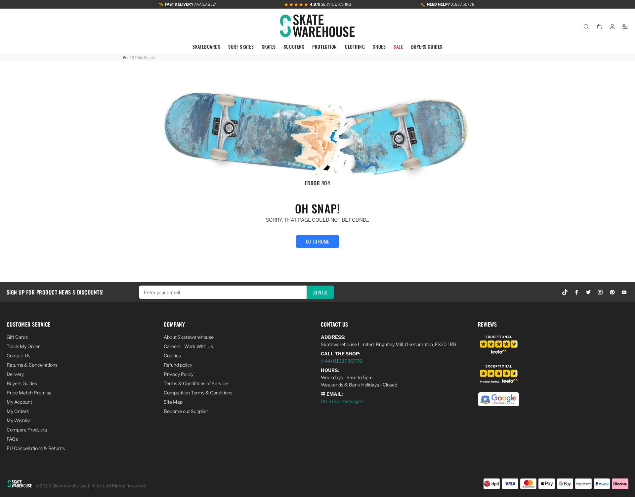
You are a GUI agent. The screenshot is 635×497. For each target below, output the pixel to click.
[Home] (124, 57)
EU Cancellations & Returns (36, 448)
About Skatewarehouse (189, 337)
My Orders (18, 411)
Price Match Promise (29, 392)
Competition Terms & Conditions (198, 392)
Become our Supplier (186, 411)
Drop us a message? (342, 401)
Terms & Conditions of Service (196, 383)
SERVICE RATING (330, 4)
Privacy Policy (178, 374)
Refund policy (178, 365)
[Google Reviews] (498, 395)
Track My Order (23, 346)
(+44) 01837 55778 (341, 361)
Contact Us (18, 355)
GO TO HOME (317, 241)
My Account (19, 402)
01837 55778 (450, 4)
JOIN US (320, 292)
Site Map (173, 402)
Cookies (172, 355)
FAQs (12, 439)
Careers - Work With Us (188, 346)
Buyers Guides (22, 383)
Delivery (15, 374)
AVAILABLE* (191, 4)
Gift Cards (17, 337)
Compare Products (27, 429)
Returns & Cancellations (32, 365)
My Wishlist (19, 420)
